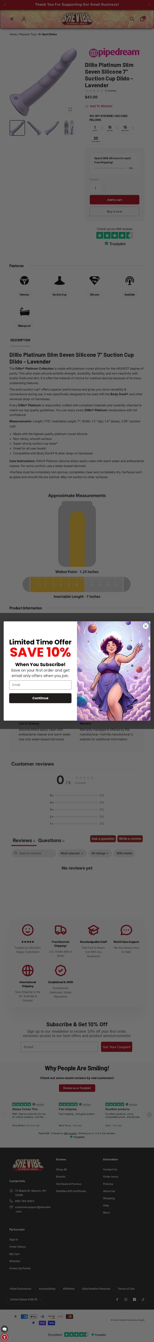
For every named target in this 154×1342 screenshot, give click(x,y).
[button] (4, 1329)
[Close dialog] (146, 626)
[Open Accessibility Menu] (4, 1337)
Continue (40, 698)
